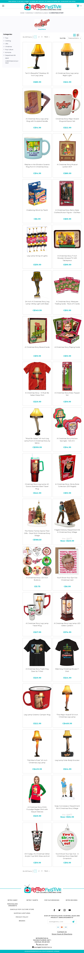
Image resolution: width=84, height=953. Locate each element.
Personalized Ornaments (12, 904)
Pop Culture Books (51, 900)
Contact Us (62, 932)
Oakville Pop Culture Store (22, 909)
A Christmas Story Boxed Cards (37, 347)
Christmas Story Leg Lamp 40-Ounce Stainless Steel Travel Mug (37, 486)
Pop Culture (9, 49)
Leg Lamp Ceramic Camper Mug (37, 715)
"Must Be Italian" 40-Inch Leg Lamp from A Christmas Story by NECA (37, 440)
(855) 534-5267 (43, 945)
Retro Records (71, 900)
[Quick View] (37, 68)
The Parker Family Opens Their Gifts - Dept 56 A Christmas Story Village (37, 533)
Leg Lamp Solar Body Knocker (67, 760)
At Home (8, 52)
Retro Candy (12, 900)
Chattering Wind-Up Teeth (37, 210)
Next (46, 37)
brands (22, 921)
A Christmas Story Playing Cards (67, 347)
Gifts (6, 43)
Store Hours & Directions (62, 934)
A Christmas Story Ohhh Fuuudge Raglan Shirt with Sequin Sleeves (37, 809)
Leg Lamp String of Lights (37, 256)
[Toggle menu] (10, 6)
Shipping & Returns (22, 913)
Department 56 (10, 55)
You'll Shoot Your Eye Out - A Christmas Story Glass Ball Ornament (67, 856)
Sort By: (63, 38)
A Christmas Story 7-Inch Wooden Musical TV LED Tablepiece (67, 258)
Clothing (8, 41)
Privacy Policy (22, 917)
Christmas (8, 46)
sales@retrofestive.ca (43, 947)
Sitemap (56, 951)
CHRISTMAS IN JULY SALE (11, 62)
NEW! (7, 58)
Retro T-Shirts (32, 900)
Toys (6, 38)
